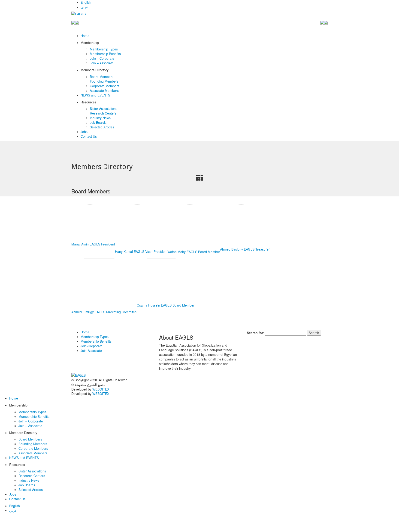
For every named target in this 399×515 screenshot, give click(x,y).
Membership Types (104, 49)
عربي (84, 7)
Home (85, 35)
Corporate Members (104, 86)
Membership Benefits (105, 53)
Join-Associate (91, 350)
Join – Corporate (102, 58)
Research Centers (103, 113)
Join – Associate (102, 63)
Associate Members (104, 90)
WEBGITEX (100, 389)
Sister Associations (103, 108)
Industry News (100, 117)
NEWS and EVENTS (95, 95)
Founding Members (104, 81)
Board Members (101, 76)
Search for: (255, 332)
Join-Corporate (92, 346)
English (86, 2)
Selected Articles (102, 127)
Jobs (84, 131)
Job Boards (98, 122)
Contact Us (89, 136)
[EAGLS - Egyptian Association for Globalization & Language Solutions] (90, 14)
